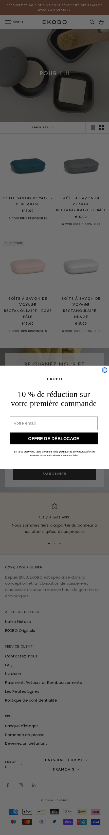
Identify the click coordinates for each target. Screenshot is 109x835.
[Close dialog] (104, 370)
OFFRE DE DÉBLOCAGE (53, 438)
